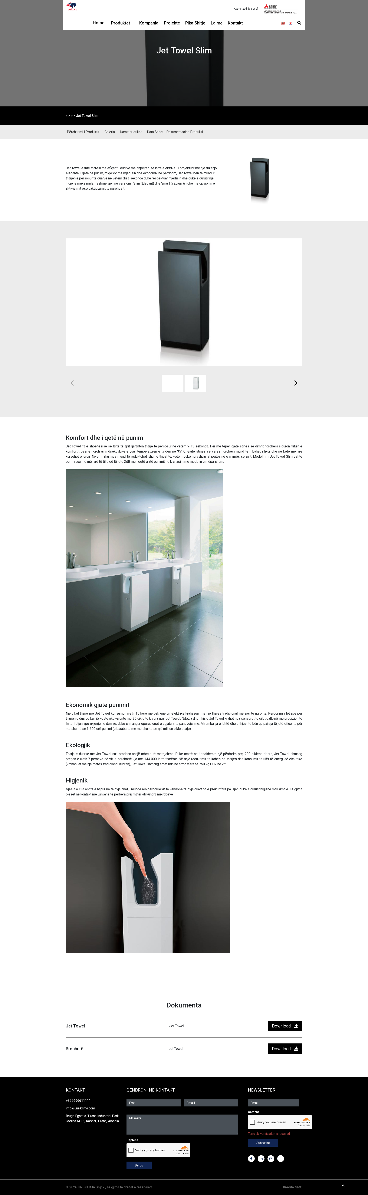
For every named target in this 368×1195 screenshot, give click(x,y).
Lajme (217, 23)
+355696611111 (78, 1101)
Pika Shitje (195, 23)
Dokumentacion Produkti (184, 132)
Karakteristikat (131, 132)
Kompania (148, 23)
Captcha (132, 1140)
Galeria (110, 132)
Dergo (139, 1165)
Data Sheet (155, 132)
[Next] (295, 383)
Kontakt (235, 23)
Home (98, 22)
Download (281, 1026)
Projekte (172, 23)
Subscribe (263, 1143)
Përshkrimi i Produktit (83, 132)
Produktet (120, 23)
